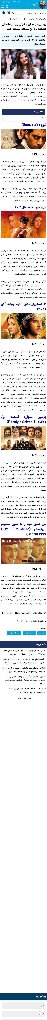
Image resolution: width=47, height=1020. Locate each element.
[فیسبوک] (17, 621)
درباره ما (9, 1)
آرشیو (3, 1)
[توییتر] (22, 621)
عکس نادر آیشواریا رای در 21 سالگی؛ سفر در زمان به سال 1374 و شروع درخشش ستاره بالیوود (23, 652)
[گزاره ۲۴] (42, 5)
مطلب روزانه (38, 111)
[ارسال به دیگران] (8, 14)
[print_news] (3, 13)
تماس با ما (17, 1)
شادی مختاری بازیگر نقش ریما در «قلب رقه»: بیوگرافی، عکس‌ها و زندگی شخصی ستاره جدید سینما (25, 680)
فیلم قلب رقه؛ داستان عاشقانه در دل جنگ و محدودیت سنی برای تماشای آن (26, 690)
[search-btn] (7, 7)
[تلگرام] (26, 621)
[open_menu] (3, 6)
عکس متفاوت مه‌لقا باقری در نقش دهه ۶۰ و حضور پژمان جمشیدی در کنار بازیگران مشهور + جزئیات (23, 661)
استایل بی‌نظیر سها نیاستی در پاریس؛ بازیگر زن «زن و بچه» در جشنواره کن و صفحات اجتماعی (23, 669)
